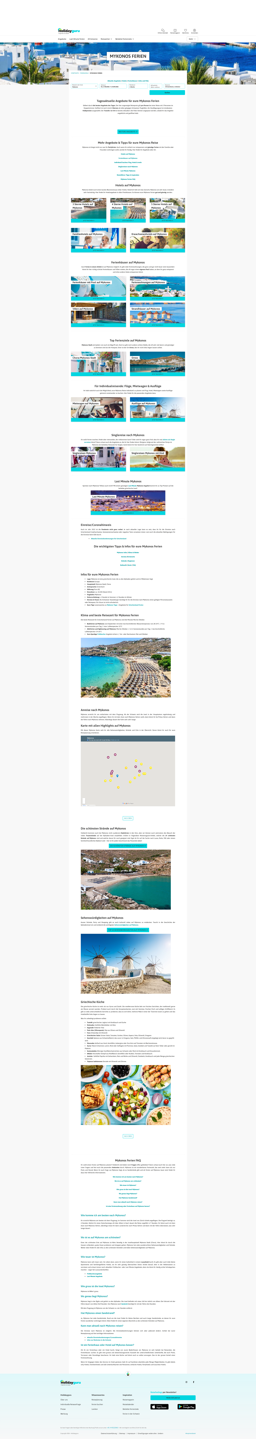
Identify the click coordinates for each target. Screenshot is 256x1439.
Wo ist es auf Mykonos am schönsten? (128, 1181)
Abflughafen (154, 85)
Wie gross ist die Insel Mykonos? (127, 1189)
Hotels (124, 81)
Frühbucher (102, 634)
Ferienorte (131, 557)
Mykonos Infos (122, 552)
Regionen (131, 561)
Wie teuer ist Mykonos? (128, 1185)
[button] (167, 92)
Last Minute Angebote (94, 1276)
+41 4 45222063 (113, 1428)
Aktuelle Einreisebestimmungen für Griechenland (108, 538)
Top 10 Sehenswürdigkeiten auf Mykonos (127, 930)
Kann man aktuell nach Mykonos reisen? (128, 1202)
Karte (130, 565)
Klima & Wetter (133, 552)
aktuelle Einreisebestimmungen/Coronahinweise (104, 1337)
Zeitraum (103, 85)
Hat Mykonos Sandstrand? (128, 1198)
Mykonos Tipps (112, 605)
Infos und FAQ (143, 81)
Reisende (167, 85)
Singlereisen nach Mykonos (128, 166)
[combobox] (84, 86)
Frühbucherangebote (94, 1274)
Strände (124, 561)
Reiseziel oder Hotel (77, 85)
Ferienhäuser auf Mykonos (128, 158)
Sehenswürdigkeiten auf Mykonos (126, 925)
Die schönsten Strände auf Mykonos (127, 846)
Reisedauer (132, 85)
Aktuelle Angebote (114, 81)
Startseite (75, 73)
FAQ (134, 565)
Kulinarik (123, 565)
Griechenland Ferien (136, 605)
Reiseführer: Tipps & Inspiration (128, 175)
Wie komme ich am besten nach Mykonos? (128, 1177)
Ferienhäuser (132, 81)
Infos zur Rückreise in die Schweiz (99, 1340)
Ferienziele (84, 73)
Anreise (124, 557)
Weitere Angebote (127, 132)
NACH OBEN (128, 818)
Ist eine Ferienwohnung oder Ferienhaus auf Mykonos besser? (128, 1206)
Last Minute (132, 486)
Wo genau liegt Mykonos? (128, 1193)
